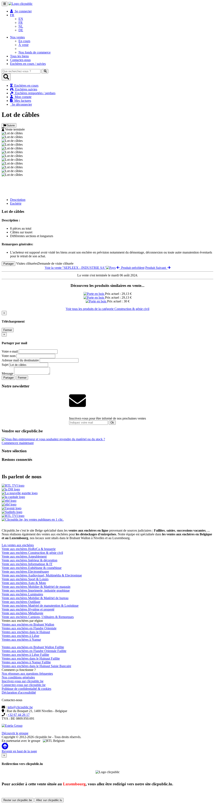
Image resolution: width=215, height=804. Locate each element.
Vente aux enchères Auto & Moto (24, 583)
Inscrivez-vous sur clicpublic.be (22, 681)
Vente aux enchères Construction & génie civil (32, 552)
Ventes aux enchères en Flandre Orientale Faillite (34, 651)
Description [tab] (17, 199)
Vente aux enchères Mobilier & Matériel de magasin (36, 586)
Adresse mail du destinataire (20, 360)
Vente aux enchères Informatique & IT (27, 564)
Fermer (7, 330)
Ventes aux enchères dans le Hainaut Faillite (31, 658)
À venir (23, 45)
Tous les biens (19, 56)
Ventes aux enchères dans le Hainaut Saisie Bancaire (36, 666)
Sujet (5, 364)
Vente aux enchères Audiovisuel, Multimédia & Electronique (42, 575)
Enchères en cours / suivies (28, 63)
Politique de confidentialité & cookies (26, 688)
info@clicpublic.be (20, 707)
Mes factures (22, 100)
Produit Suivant (156, 267)
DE (20, 30)
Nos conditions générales (18, 677)
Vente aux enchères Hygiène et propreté (28, 609)
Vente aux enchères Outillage (21, 602)
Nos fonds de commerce (34, 52)
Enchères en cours (25, 85)
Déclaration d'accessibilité (19, 692)
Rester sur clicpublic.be (17, 800)
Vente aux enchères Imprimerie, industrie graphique (36, 590)
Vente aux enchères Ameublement (24, 556)
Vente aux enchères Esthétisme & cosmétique (32, 568)
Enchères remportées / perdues (34, 93)
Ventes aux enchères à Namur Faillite (26, 662)
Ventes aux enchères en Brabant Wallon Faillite (33, 647)
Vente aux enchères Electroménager (25, 571)
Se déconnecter (21, 104)
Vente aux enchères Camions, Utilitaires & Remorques (38, 617)
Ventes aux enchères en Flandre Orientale (29, 628)
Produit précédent (131, 267)
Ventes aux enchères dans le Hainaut (26, 632)
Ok (112, 422)
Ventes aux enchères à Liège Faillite (25, 654)
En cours (24, 41)
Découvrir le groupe (15, 733)
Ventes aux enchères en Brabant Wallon (28, 624)
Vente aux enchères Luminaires (22, 594)
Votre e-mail (10, 351)
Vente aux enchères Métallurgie (22, 613)
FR (20, 22)
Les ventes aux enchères (18, 545)
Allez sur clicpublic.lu (49, 800)
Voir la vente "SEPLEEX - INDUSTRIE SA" (75, 267)
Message (7, 373)
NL (20, 26)
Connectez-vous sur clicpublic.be (24, 685)
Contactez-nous (20, 60)
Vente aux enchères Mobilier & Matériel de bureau (35, 598)
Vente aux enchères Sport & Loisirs (25, 579)
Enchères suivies (25, 89)
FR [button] (12, 15)
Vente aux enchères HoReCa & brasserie (29, 549)
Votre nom (9, 356)
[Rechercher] (44, 71)
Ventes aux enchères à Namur (21, 639)
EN (20, 19)
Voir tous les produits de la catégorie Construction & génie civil (107, 309)
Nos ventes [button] (17, 37)
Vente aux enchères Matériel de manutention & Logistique (40, 605)
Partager (8, 263)
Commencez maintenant (18, 443)
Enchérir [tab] (15, 203)
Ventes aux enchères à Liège (20, 636)
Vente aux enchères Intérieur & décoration (29, 560)
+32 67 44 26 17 (19, 714)
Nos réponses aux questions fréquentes (27, 673)
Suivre (10, 125)
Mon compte (22, 97)
